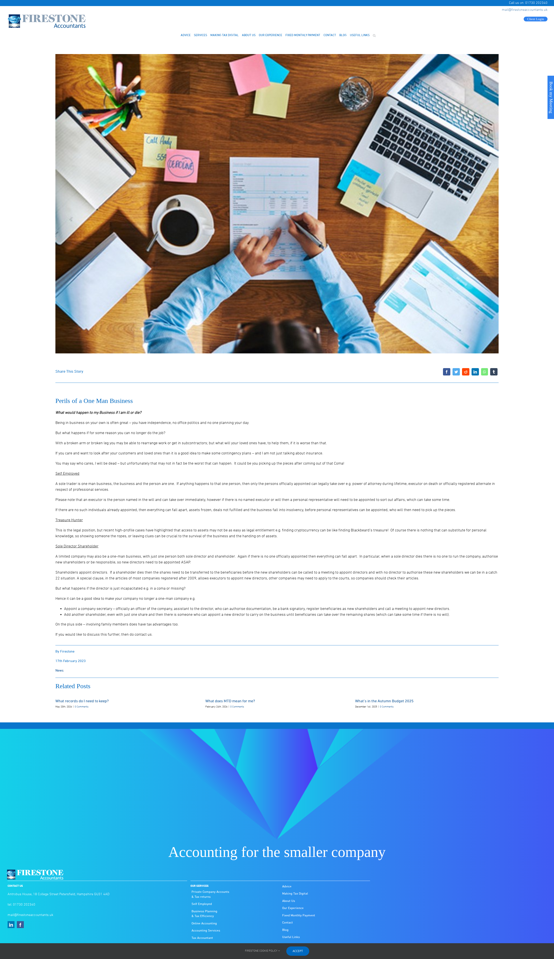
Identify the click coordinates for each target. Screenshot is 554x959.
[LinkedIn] (475, 372)
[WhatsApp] (484, 372)
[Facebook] (446, 372)
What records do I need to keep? (82, 701)
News (59, 671)
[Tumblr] (494, 372)
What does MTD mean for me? (230, 701)
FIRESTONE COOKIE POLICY (261, 951)
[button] (374, 35)
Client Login (535, 19)
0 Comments (82, 706)
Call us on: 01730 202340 (528, 3)
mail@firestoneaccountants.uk (525, 10)
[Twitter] (456, 372)
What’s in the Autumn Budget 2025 (384, 701)
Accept (298, 951)
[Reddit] (465, 372)
